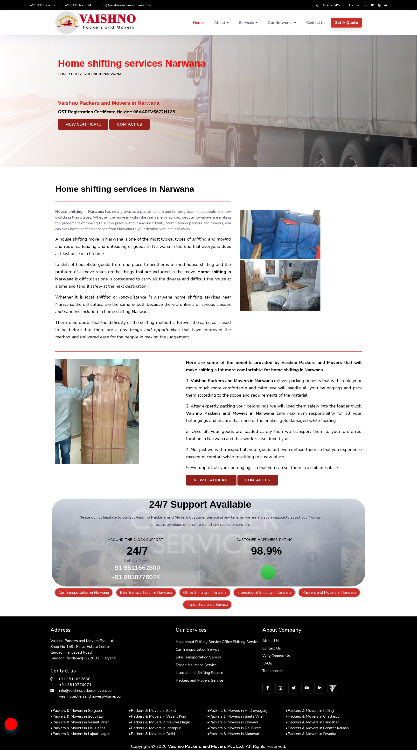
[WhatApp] (18, 727)
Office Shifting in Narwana (204, 592)
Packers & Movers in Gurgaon (76, 710)
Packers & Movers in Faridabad (313, 722)
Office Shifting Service (240, 641)
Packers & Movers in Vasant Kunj (157, 716)
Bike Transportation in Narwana (146, 592)
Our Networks (280, 22)
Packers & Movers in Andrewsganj (237, 710)
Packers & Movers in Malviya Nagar (159, 722)
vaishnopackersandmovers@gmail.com (91, 696)
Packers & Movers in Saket (152, 710)
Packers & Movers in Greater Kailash (317, 728)
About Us (270, 640)
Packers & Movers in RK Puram (234, 728)
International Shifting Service (199, 672)
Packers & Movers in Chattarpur (313, 716)
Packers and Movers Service (199, 680)
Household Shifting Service (198, 641)
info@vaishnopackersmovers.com (125, 5)
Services (246, 22)
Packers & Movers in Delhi (152, 733)
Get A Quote (346, 22)
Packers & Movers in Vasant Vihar (79, 722)
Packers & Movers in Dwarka (311, 733)
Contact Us (316, 22)
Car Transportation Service (198, 649)
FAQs (267, 663)
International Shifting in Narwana (264, 592)
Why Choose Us (276, 655)
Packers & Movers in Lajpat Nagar (80, 733)
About (219, 22)
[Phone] (18, 743)
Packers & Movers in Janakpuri (155, 728)
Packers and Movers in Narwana (329, 592)
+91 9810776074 (78, 5)
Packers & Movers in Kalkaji (310, 710)
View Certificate (83, 124)
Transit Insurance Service (207, 604)
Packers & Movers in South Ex (76, 716)
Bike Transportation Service (199, 657)
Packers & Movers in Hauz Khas (77, 728)
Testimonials (272, 670)
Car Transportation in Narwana (84, 592)
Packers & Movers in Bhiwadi (232, 722)
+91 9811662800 (43, 5)
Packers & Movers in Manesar (233, 733)
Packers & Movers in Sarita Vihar (235, 716)
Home (198, 22)
